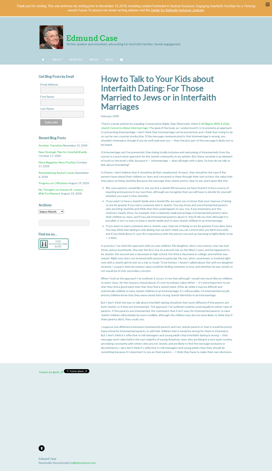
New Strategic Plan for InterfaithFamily (63, 152)
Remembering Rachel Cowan (56, 172)
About (57, 59)
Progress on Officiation (53, 183)
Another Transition (51, 145)
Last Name (47, 108)
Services (76, 59)
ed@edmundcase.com (83, 462)
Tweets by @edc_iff (51, 372)
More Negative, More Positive (57, 162)
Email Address (49, 84)
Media (94, 59)
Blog (109, 59)
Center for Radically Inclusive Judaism (177, 10)
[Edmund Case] (78, 47)
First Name (47, 96)
